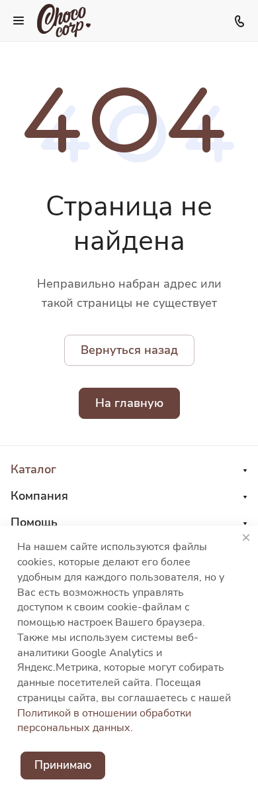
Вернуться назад (129, 350)
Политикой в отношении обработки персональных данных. (104, 721)
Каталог (33, 469)
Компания (39, 496)
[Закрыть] (246, 537)
